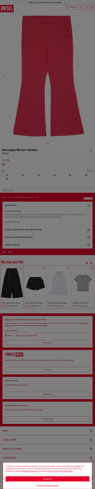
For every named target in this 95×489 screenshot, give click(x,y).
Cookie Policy (67, 471)
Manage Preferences (30, 471)
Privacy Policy (53, 471)
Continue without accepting (47, 485)
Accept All (47, 479)
